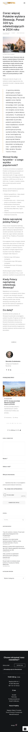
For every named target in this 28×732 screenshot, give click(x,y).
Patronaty (14, 697)
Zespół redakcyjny (14, 701)
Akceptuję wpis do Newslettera (13, 669)
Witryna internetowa (9, 474)
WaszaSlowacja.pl (14, 714)
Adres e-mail (7, 466)
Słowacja (13, 342)
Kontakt (14, 695)
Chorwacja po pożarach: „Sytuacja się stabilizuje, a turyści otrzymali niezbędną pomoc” (13, 403)
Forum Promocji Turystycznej (14, 712)
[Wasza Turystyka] (9, 3)
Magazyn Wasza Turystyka (14, 710)
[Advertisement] (14, 598)
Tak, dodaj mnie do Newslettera (13, 489)
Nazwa (5, 458)
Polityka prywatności (14, 699)
